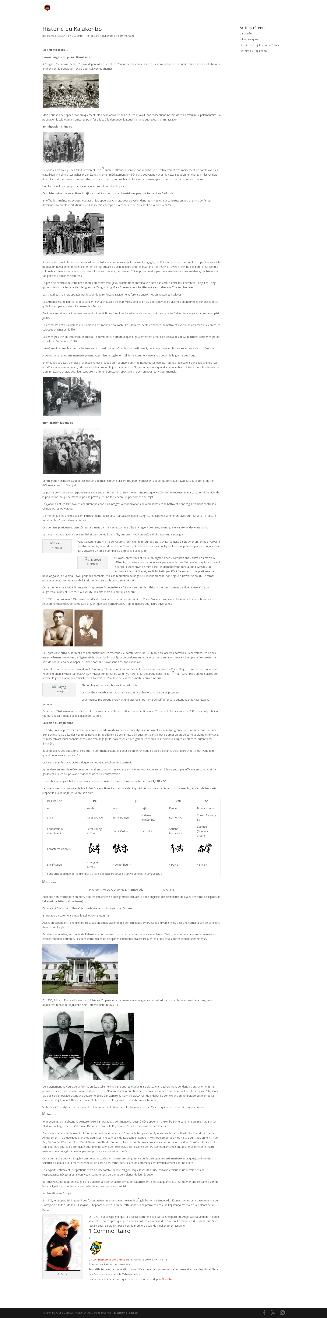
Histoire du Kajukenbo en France (260, 45)
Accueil (211, 7)
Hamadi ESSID (56, 35)
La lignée (249, 7)
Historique (228, 7)
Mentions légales (126, 1312)
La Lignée (246, 33)
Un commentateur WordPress (107, 1259)
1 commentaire (125, 35)
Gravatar (167, 1279)
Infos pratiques (274, 7)
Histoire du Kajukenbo (99, 35)
